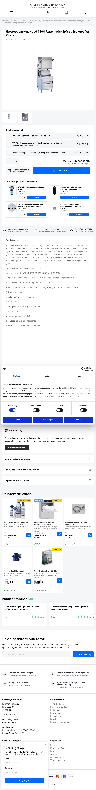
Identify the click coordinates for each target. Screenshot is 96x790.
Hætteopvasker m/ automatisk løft (54, 21)
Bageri (53, 751)
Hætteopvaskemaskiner (31, 21)
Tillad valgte (48, 420)
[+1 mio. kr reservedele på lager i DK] (50, 230)
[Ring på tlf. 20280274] (81, 230)
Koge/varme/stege (58, 748)
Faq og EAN (55, 710)
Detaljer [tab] (48, 376)
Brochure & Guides (58, 707)
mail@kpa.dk (12, 719)
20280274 (10, 714)
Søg (30, 15)
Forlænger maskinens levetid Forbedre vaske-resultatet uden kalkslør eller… (47, 562)
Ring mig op (24, 780)
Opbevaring (55, 757)
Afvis (17, 420)
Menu (11, 15)
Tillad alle (78, 420)
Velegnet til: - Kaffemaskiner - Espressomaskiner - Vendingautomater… (17, 513)
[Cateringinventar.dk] (48, 6)
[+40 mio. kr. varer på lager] (16, 230)
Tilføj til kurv (62, 170)
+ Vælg (75, 197)
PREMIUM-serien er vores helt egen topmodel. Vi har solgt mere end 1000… (47, 515)
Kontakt (53, 719)
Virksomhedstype (58, 760)
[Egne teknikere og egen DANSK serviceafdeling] (72, 685)
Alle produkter (14, 21)
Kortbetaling (55, 716)
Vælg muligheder (28, 535)
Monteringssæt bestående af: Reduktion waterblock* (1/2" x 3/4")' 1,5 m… (78, 525)
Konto (48, 15)
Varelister (66, 15)
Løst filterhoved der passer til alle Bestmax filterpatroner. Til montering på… (17, 573)
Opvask (53, 754)
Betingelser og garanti (60, 722)
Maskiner (54, 745)
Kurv (84, 15)
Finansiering (55, 713)
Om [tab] (79, 376)
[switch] (36, 410)
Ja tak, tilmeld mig (83, 654)
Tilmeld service (57, 704)
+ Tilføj (36, 197)
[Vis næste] (93, 617)
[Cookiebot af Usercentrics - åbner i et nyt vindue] (83, 369)
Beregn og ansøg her (16, 447)
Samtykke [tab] (17, 376)
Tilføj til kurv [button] (59, 534)
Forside (5, 21)
